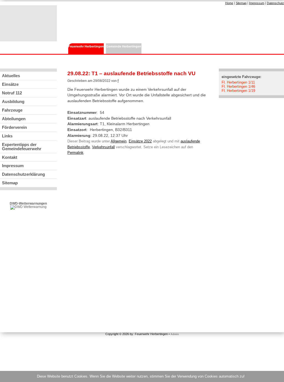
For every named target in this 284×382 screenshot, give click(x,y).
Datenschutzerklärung (23, 174)
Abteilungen (14, 118)
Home (229, 3)
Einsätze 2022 (140, 141)
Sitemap (241, 3)
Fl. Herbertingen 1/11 (238, 82)
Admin (175, 334)
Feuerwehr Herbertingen (86, 46)
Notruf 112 (12, 93)
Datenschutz (275, 3)
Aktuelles (11, 75)
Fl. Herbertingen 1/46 (238, 86)
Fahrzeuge (12, 110)
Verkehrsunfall (103, 147)
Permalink (75, 152)
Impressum (256, 3)
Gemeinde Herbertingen (123, 46)
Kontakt (9, 157)
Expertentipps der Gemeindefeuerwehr (21, 146)
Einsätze (10, 84)
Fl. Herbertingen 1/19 (238, 91)
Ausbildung (13, 101)
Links (7, 136)
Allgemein (118, 141)
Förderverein (14, 127)
